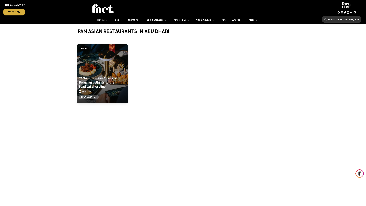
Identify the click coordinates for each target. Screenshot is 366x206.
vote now (14, 11)
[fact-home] (103, 9)
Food (83, 48)
